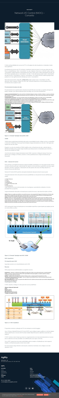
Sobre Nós (32, 371)
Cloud (2, 374)
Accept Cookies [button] (40, 394)
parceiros (3, 375)
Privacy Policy (20, 395)
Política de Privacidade (34, 374)
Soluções (3, 368)
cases (2, 376)
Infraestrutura (3, 371)
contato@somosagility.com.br (9, 382)
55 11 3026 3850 (5, 380)
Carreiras (31, 372)
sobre (31, 369)
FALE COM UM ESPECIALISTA (35, 375)
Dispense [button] (46, 394)
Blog (31, 368)
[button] (53, 395)
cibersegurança (4, 372)
